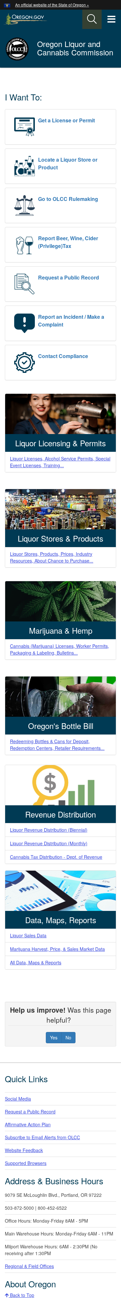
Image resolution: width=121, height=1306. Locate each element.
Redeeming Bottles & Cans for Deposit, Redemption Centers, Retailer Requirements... (57, 744)
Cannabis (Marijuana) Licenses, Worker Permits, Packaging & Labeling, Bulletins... (59, 649)
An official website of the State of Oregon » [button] (52, 4)
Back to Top (21, 1295)
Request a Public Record (30, 1111)
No (68, 1037)
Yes (53, 1037)
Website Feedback (24, 1150)
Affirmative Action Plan (28, 1124)
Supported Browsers (25, 1163)
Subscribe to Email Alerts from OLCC (42, 1137)
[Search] (92, 19)
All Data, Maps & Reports (35, 962)
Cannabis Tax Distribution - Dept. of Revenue (56, 857)
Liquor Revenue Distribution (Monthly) (48, 843)
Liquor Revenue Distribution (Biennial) (48, 830)
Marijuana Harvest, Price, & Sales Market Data (57, 949)
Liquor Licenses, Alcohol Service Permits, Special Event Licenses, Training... (60, 461)
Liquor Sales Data (28, 935)
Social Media (18, 1098)
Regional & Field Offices (29, 1266)
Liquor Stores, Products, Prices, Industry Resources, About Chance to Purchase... (51, 557)
